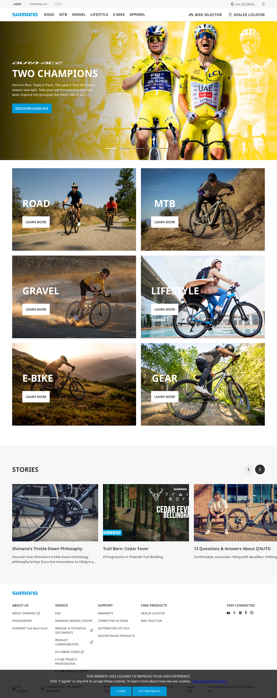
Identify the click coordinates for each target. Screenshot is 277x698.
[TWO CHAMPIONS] (111, 148)
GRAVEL (79, 14)
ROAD (49, 14)
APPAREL (137, 14)
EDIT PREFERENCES (149, 691)
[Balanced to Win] (124, 148)
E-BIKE (119, 14)
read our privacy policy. (209, 681)
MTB (63, 14)
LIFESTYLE (99, 14)
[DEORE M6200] (152, 148)
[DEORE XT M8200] (138, 148)
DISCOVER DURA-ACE (31, 108)
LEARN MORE (36, 222)
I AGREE (121, 691)
